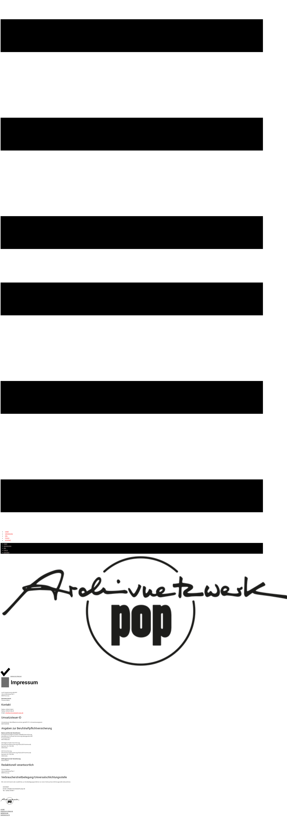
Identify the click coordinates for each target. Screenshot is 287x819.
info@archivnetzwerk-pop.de (14, 713)
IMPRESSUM (4, 813)
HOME (3, 809)
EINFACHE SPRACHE (16, 676)
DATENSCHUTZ (5, 815)
